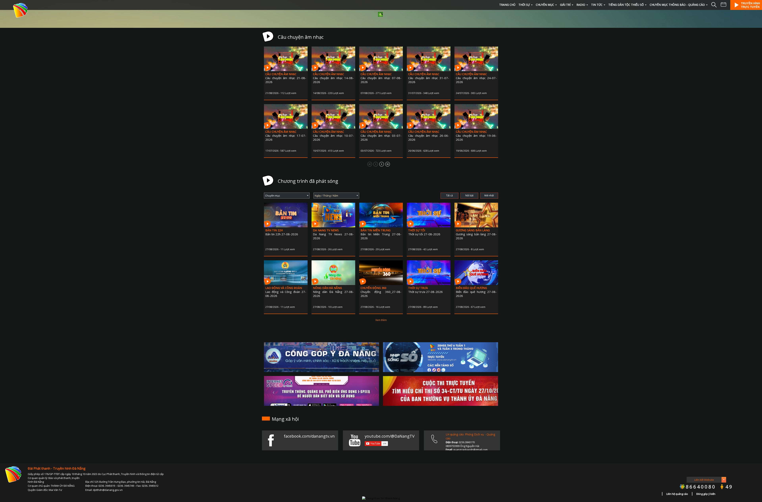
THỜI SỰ (524, 5)
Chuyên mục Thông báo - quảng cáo (677, 5)
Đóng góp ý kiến (705, 494)
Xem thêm (381, 320)
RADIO (580, 5)
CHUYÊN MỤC (545, 5)
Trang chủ (507, 5)
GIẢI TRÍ (565, 5)
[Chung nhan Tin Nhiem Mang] (381, 498)
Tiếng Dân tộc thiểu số (626, 5)
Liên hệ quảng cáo (677, 494)
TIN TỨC (596, 5)
